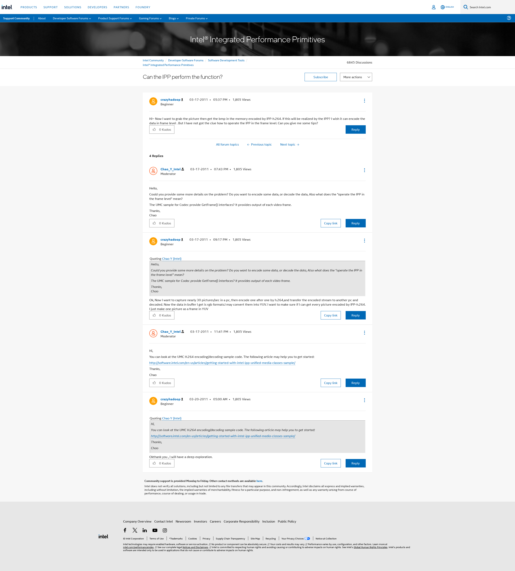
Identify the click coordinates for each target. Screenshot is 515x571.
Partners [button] (121, 7)
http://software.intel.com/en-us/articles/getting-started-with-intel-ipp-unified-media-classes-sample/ (222, 362)
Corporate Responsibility (242, 521)
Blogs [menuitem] (172, 18)
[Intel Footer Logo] (104, 536)
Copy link (330, 223)
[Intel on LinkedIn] (144, 530)
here (259, 481)
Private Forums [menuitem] (195, 18)
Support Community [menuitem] (16, 18)
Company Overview (137, 521)
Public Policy (287, 521)
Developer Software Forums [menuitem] (70, 18)
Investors (200, 521)
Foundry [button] (143, 7)
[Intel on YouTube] (154, 530)
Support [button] (50, 7)
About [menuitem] (42, 18)
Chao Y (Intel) (171, 258)
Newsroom (183, 521)
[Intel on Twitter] (135, 530)
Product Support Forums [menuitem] (113, 18)
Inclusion (268, 521)
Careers (215, 521)
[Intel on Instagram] (164, 530)
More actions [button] (352, 77)
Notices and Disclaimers (195, 547)
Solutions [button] (72, 7)
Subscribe (320, 77)
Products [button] (29, 7)
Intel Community (153, 60)
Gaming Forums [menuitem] (149, 18)
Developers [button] (97, 7)
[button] (364, 100)
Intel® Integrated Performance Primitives (168, 65)
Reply (355, 129)
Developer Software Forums (186, 60)
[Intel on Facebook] (125, 530)
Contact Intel (163, 521)
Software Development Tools (226, 60)
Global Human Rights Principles (370, 547)
